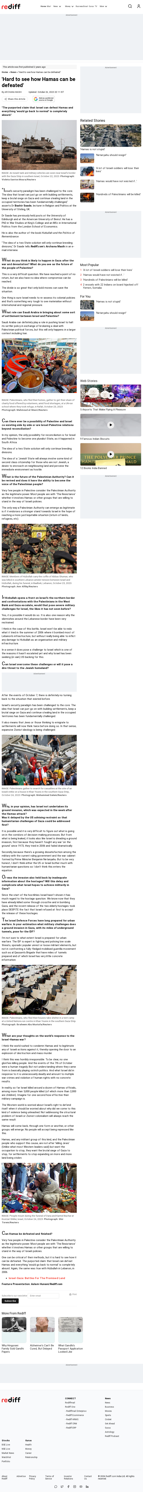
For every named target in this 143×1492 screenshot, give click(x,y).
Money (67, 6)
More (102, 6)
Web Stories (88, 381)
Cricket (108, 1419)
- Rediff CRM (71, 1423)
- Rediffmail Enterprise (75, 1411)
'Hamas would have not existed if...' (103, 274)
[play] (110, 395)
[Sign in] (138, 6)
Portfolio (6, 1461)
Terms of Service (49, 1477)
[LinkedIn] (87, 1487)
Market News (8, 1453)
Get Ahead (110, 1423)
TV (96, 6)
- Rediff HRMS (71, 1419)
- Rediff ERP (70, 1428)
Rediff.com (111, 1476)
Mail (49, 6)
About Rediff (4, 1477)
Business (109, 1407)
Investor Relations (68, 1477)
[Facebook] (68, 1487)
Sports (108, 1415)
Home (43, 6)
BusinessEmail (82, 6)
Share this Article (16, 99)
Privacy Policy (32, 1477)
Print (74, 1294)
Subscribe (10, 1301)
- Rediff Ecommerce (74, 1415)
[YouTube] (81, 1487)
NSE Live (6, 1449)
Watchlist (6, 1457)
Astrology (109, 1432)
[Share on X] (62, 1487)
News (55, 6)
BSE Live (6, 1445)
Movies (108, 1411)
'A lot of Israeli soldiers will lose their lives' (108, 270)
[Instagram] (74, 1487)
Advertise (21, 1476)
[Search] (130, 6)
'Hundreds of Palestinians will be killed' (105, 279)
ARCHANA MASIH (13, 92)
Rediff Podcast (112, 1436)
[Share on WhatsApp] (55, 1487)
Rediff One (70, 1407)
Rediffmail (70, 1402)
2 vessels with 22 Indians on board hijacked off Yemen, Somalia (110, 286)
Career (28, 1453)
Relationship (31, 1457)
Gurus (91, 6)
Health (28, 1445)
